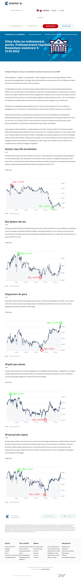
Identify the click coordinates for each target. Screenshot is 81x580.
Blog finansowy (66, 546)
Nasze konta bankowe (53, 546)
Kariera (7, 553)
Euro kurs (36, 551)
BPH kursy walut (52, 557)
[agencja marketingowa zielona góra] (45, 569)
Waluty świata (65, 553)
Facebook (50, 516)
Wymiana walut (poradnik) (26, 546)
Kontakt (41, 17)
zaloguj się (66, 26)
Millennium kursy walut (54, 551)
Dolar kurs (36, 553)
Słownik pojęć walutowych (68, 557)
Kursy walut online (38, 546)
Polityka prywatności (24, 557)
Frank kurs (36, 557)
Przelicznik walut (37, 549)
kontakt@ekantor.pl (16, 26)
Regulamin (22, 559)
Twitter (69, 516)
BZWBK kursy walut (53, 553)
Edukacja (64, 555)
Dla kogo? (7, 549)
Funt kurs (35, 555)
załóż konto (50, 26)
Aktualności (65, 549)
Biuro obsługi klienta (24, 555)
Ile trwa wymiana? (23, 549)
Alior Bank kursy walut (53, 555)
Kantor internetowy (10, 546)
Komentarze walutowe (68, 551)
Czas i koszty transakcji (54, 549)
